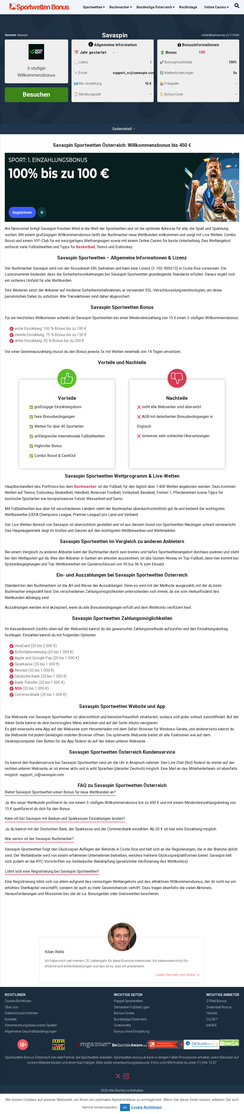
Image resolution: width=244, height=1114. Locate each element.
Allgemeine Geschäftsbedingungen (31, 1031)
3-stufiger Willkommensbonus (36, 72)
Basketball (85, 247)
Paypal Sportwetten (128, 1001)
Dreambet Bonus (219, 1007)
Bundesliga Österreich (154, 7)
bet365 (211, 1025)
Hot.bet (211, 1013)
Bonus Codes (124, 1013)
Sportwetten (92, 7)
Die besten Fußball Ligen (132, 1007)
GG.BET (212, 1019)
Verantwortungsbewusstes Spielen (31, 1025)
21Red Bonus (216, 1001)
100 (201, 52)
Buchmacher (119, 7)
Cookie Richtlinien (18, 1001)
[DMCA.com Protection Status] (229, 1042)
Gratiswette (122, 1025)
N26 (18, 688)
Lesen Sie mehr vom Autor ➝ (177, 975)
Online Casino (215, 7)
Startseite (10, 35)
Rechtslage (188, 7)
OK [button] (125, 1107)
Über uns (11, 1007)
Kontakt (10, 1019)
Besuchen (36, 94)
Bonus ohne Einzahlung (131, 1031)
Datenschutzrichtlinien (21, 1013)
